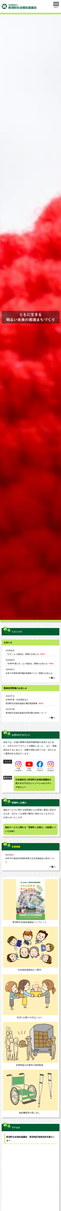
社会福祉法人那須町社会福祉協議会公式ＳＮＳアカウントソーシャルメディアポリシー (33, 783)
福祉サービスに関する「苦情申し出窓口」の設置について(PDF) (30, 829)
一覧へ (52, 678)
